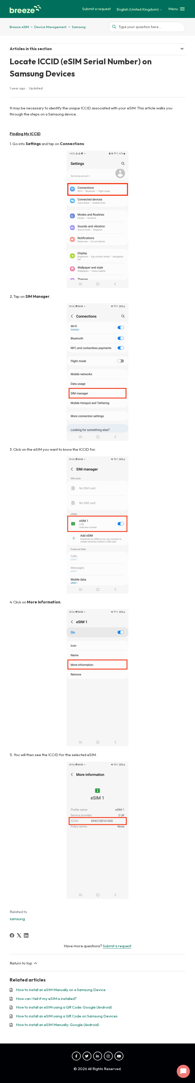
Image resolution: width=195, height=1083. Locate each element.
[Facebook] (12, 935)
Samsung (79, 27)
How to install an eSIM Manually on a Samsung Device (61, 989)
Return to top (21, 963)
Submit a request (96, 8)
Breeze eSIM (19, 27)
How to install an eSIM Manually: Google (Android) (57, 1024)
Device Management (50, 27)
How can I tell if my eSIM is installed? (46, 998)
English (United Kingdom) (138, 9)
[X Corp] (19, 935)
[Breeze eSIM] (26, 9)
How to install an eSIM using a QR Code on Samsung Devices (67, 1016)
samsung (17, 918)
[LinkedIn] (26, 935)
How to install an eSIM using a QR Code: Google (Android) (64, 1007)
